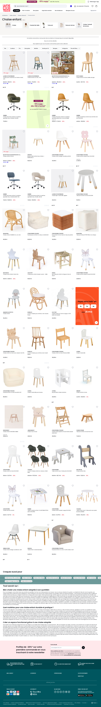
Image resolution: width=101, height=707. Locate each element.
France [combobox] (94, 702)
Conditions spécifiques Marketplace (17, 702)
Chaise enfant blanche (79, 578)
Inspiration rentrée (47, 10)
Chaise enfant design (39, 578)
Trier (5, 48)
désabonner (71, 653)
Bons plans (36, 10)
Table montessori (91, 578)
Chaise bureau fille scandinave (12, 578)
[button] (96, 6)
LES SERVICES (33, 673)
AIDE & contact (10, 673)
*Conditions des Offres (41, 704)
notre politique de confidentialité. (72, 655)
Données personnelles (22, 704)
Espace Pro (93, 10)
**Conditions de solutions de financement (54, 704)
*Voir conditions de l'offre (56, 651)
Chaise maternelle (26, 578)
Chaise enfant (31, 15)
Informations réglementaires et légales (50, 702)
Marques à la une (70, 10)
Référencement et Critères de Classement (33, 702)
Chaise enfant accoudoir (53, 578)
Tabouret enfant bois (66, 578)
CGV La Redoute (6, 702)
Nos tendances (59, 10)
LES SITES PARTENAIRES (82, 673)
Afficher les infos (50, 682)
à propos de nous (58, 673)
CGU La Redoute (77, 702)
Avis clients (84, 702)
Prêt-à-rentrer (26, 10)
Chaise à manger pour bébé (12, 581)
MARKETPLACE (81, 676)
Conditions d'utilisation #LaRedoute (9, 704)
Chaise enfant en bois (26, 581)
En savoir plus (91, 692)
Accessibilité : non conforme (69, 704)
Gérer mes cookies (31, 704)
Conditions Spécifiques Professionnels (66, 702)
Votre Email (53, 644)
